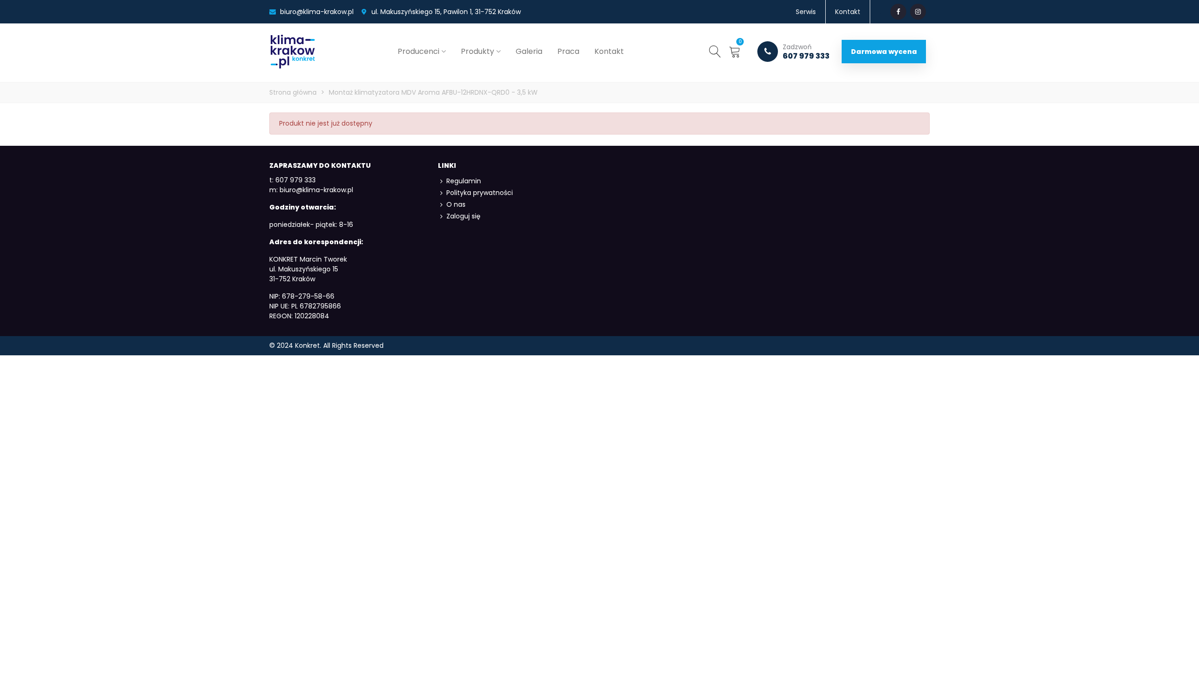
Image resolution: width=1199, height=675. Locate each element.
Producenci (418, 51)
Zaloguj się (463, 216)
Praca (568, 51)
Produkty (477, 51)
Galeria (529, 51)
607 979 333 (806, 51)
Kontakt (609, 51)
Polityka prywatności (479, 192)
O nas (456, 204)
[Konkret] (292, 51)
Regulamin (463, 181)
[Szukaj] (715, 51)
